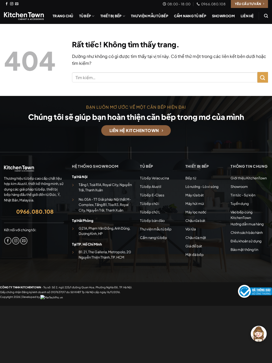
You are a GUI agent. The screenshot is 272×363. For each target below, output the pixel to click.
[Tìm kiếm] (266, 16)
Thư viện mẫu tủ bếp (149, 16)
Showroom (223, 16)
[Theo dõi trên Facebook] (6, 4)
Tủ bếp (85, 16)
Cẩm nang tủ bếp (190, 16)
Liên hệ (247, 16)
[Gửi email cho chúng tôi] (16, 4)
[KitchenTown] (24, 16)
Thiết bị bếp (111, 16)
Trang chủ (63, 16)
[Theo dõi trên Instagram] (11, 4)
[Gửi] (262, 77)
